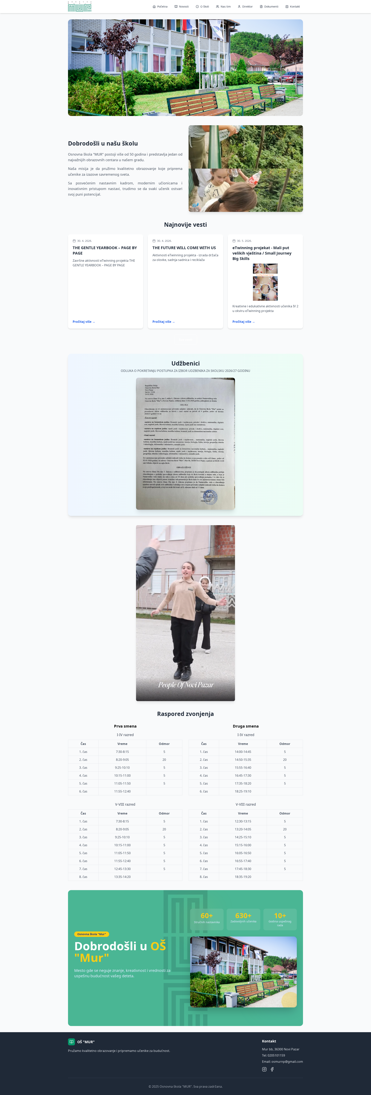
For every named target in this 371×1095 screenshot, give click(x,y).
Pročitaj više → (84, 322)
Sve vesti (185, 339)
